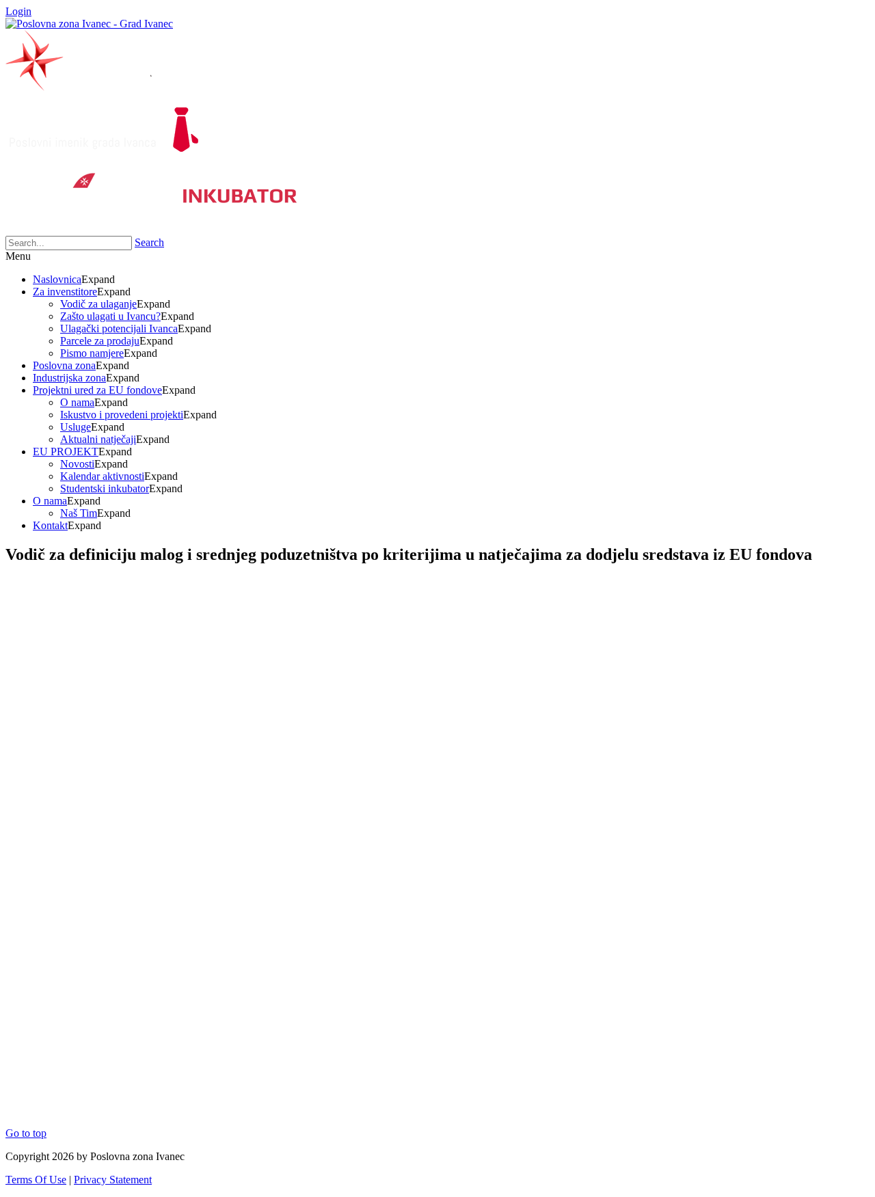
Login (18, 11)
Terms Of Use (35, 1179)
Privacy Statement (113, 1179)
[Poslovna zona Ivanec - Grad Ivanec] (89, 23)
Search (149, 242)
